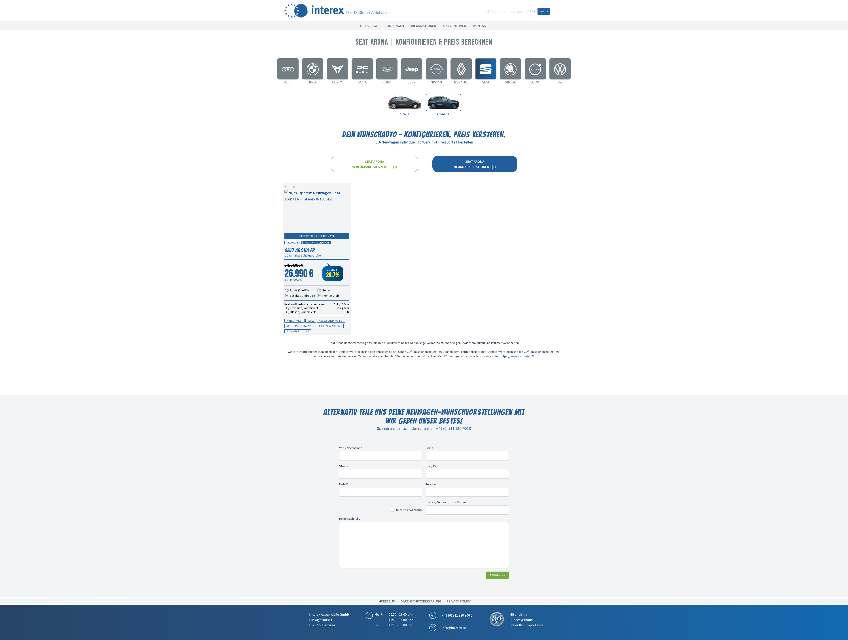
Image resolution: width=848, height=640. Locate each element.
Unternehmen (454, 25)
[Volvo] (535, 68)
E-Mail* (343, 484)
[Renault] (461, 68)
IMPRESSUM (386, 601)
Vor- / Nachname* (350, 448)
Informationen (423, 25)
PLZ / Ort (431, 466)
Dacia (362, 82)
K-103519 (291, 187)
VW (560, 82)
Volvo (535, 82)
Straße (343, 466)
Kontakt (480, 25)
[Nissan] (436, 68)
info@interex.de (454, 627)
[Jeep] (411, 68)
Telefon (431, 484)
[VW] (560, 68)
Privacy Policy (459, 601)
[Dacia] (362, 68)
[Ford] (387, 68)
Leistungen (394, 25)
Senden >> (497, 575)
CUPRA (337, 82)
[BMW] (312, 68)
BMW (313, 82)
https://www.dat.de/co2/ (517, 356)
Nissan (436, 82)
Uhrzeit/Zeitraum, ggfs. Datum (446, 502)
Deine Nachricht (349, 519)
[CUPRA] (337, 68)
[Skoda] (510, 68)
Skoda (510, 82)
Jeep (412, 82)
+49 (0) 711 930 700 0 (457, 615)
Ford (387, 82)
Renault (461, 82)
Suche (543, 11)
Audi (288, 82)
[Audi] (288, 68)
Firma (429, 448)
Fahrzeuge (369, 25)
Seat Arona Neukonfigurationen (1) (475, 164)
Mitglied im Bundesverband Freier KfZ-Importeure (526, 619)
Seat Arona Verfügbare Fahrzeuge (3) (374, 164)
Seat (486, 82)
